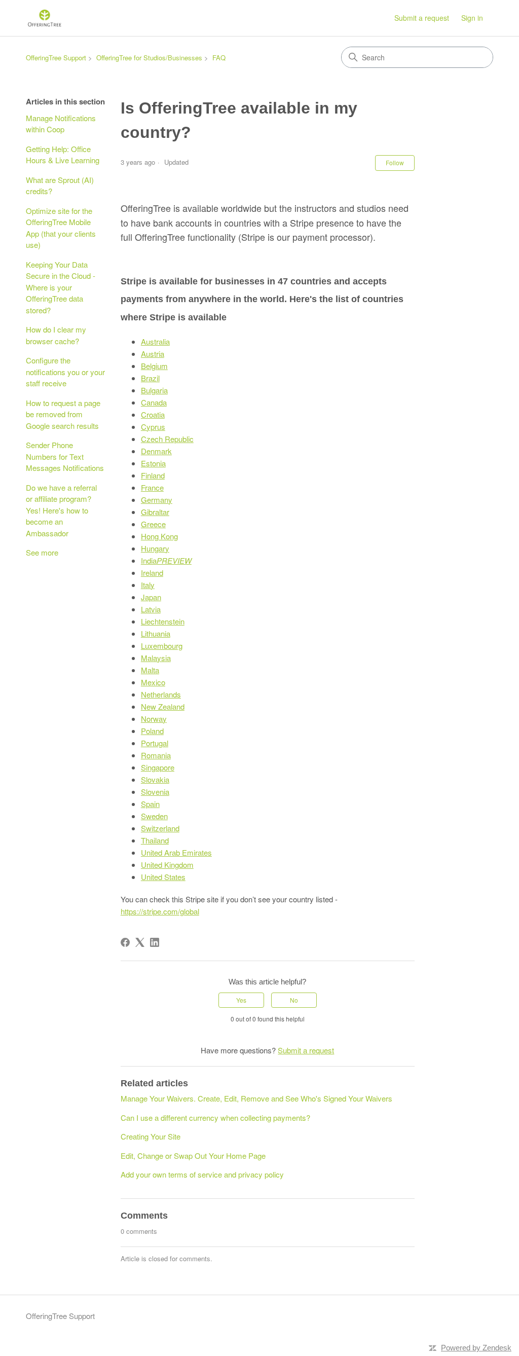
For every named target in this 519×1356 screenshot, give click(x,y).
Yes (241, 1000)
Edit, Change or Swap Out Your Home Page (193, 1155)
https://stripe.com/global (160, 911)
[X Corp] (139, 942)
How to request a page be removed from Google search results (63, 414)
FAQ (219, 57)
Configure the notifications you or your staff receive (65, 371)
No (294, 1000)
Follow (395, 162)
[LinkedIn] (154, 942)
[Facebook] (125, 942)
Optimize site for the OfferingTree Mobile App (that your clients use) (61, 227)
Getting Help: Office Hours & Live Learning (62, 154)
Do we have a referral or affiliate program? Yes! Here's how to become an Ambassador (61, 510)
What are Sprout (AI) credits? (60, 185)
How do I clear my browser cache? (56, 335)
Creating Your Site (150, 1136)
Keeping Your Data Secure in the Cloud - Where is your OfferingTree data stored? (60, 287)
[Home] (44, 18)
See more (42, 552)
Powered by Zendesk (476, 1347)
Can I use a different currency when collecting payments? (215, 1117)
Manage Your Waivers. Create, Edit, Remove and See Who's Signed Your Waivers (256, 1098)
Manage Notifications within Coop (61, 124)
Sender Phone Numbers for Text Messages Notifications (65, 456)
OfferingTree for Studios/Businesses (149, 57)
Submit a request (421, 18)
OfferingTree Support (56, 57)
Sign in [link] (472, 18)
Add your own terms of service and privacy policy (202, 1174)
